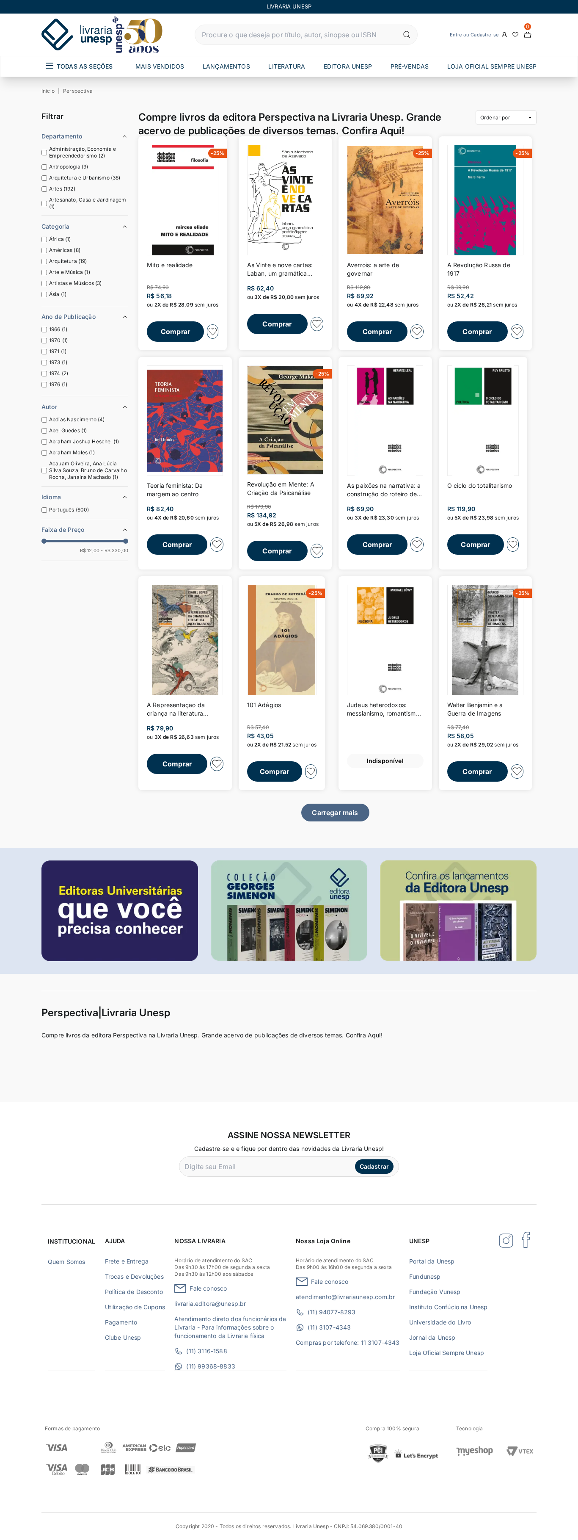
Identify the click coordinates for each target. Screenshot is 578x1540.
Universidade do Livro (440, 1322)
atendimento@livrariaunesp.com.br (345, 1296)
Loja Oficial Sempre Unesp (446, 1352)
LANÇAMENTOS (226, 66)
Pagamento (121, 1322)
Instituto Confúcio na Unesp (448, 1307)
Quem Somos (66, 1261)
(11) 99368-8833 (210, 1366)
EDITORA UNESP (348, 66)
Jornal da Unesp (432, 1337)
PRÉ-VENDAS (410, 66)
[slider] (44, 541)
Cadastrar (374, 1166)
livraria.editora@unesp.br (210, 1303)
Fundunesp (424, 1276)
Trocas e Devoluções (134, 1276)
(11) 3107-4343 (329, 1327)
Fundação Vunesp (434, 1291)
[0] (527, 35)
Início (48, 91)
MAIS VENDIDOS (159, 66)
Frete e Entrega (127, 1261)
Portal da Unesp (431, 1261)
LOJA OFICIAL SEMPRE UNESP (492, 66)
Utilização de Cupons (135, 1307)
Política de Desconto (134, 1291)
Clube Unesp (123, 1337)
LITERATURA (286, 66)
